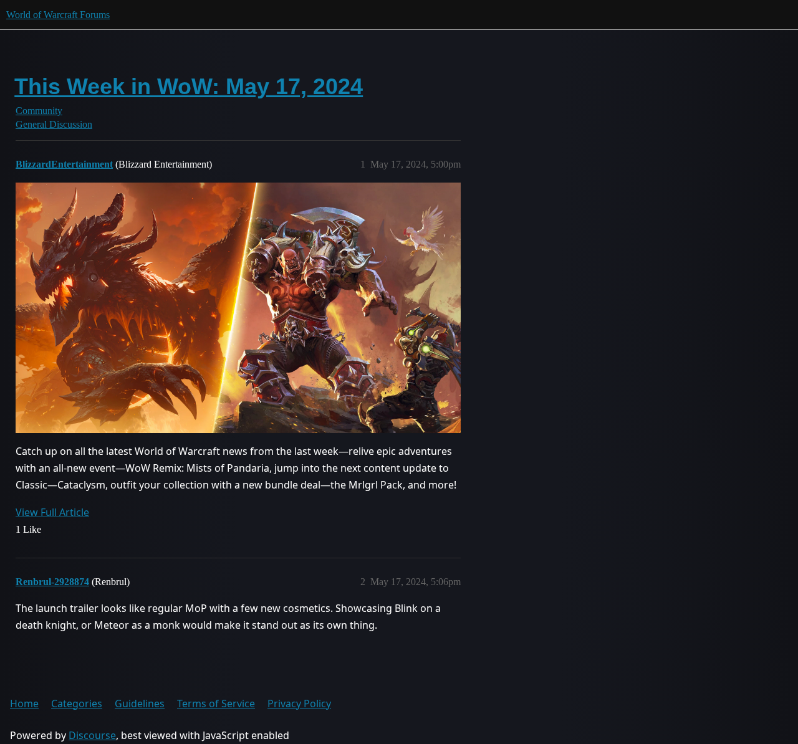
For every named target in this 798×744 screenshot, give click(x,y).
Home (24, 703)
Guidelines (140, 703)
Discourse (92, 735)
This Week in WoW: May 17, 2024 (188, 86)
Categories (76, 703)
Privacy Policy (299, 703)
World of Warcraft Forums (58, 14)
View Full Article (52, 512)
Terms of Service (216, 703)
